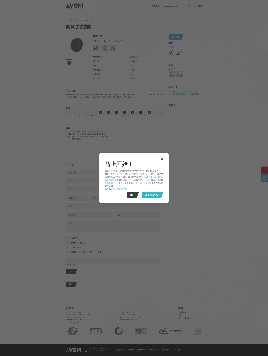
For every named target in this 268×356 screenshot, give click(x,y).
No (132, 195)
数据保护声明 (121, 188)
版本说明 (109, 188)
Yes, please (151, 195)
